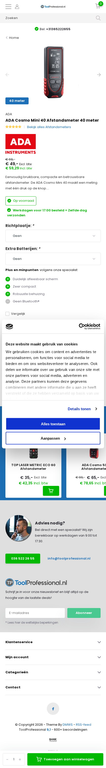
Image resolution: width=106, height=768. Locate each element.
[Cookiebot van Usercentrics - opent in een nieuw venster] (78, 326)
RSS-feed (83, 724)
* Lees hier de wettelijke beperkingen (31, 622)
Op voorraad (23, 200)
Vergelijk (18, 313)
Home (14, 37)
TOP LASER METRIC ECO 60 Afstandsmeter (33, 467)
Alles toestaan (53, 424)
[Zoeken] (98, 18)
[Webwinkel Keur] (53, 750)
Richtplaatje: (19, 225)
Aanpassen (50, 438)
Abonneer (84, 612)
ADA (8, 114)
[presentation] (7, 75)
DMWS (68, 724)
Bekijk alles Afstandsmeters (49, 127)
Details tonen (79, 409)
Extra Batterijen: (22, 248)
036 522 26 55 (23, 558)
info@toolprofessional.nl (68, 558)
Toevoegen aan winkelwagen (69, 759)
